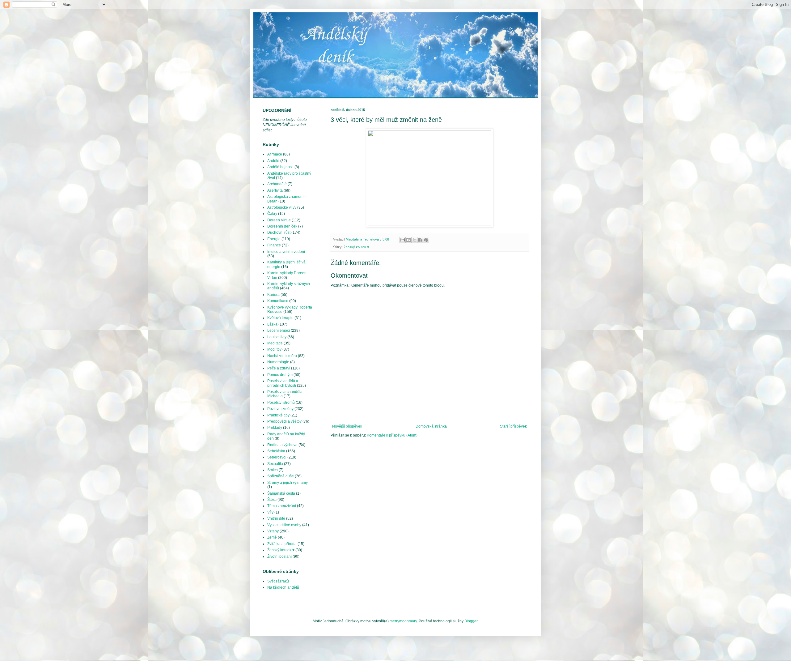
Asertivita (275, 190)
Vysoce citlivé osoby (284, 525)
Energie (274, 239)
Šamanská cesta (281, 493)
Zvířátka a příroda (282, 544)
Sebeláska (276, 451)
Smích (272, 470)
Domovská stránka (431, 426)
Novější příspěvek (347, 426)
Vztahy (273, 531)
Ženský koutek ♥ (356, 247)
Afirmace (274, 154)
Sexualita (275, 464)
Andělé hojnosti (280, 167)
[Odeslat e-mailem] (403, 240)
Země (272, 537)
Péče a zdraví (278, 368)
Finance (274, 245)
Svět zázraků (278, 581)
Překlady (274, 427)
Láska (272, 324)
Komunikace (277, 301)
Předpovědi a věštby (284, 421)
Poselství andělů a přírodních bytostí (282, 383)
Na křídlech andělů (283, 587)
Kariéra (273, 294)
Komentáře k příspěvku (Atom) (392, 435)
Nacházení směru (282, 356)
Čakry (272, 213)
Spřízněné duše (280, 476)
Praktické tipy (278, 415)
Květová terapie (280, 318)
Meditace (275, 343)
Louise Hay (276, 337)
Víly (270, 512)
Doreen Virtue (279, 220)
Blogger (470, 621)
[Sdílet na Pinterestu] (426, 240)
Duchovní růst (278, 232)
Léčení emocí (278, 330)
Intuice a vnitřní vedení (286, 251)
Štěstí (272, 499)
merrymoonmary (403, 621)
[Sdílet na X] (414, 240)
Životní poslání (279, 556)
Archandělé (277, 184)
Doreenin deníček (282, 226)
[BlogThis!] (408, 240)
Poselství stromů (281, 402)
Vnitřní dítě (276, 518)
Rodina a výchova (282, 445)
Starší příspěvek (513, 426)
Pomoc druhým (280, 375)
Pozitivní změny (280, 409)
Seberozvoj (276, 457)
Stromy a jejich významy (287, 482)
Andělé (273, 161)
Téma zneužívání (281, 506)
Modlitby (274, 349)
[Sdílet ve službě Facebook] (420, 240)
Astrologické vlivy (281, 207)
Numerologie (278, 362)
